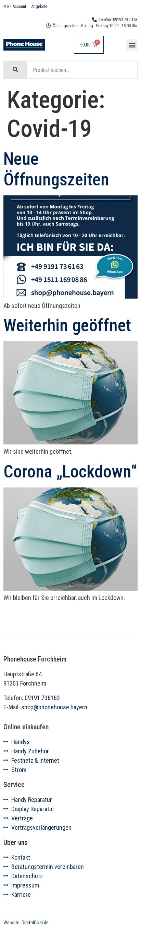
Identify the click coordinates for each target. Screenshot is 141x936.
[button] (132, 45)
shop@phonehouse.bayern (54, 707)
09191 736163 (42, 697)
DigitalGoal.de (35, 923)
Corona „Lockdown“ (70, 472)
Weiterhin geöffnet (67, 325)
